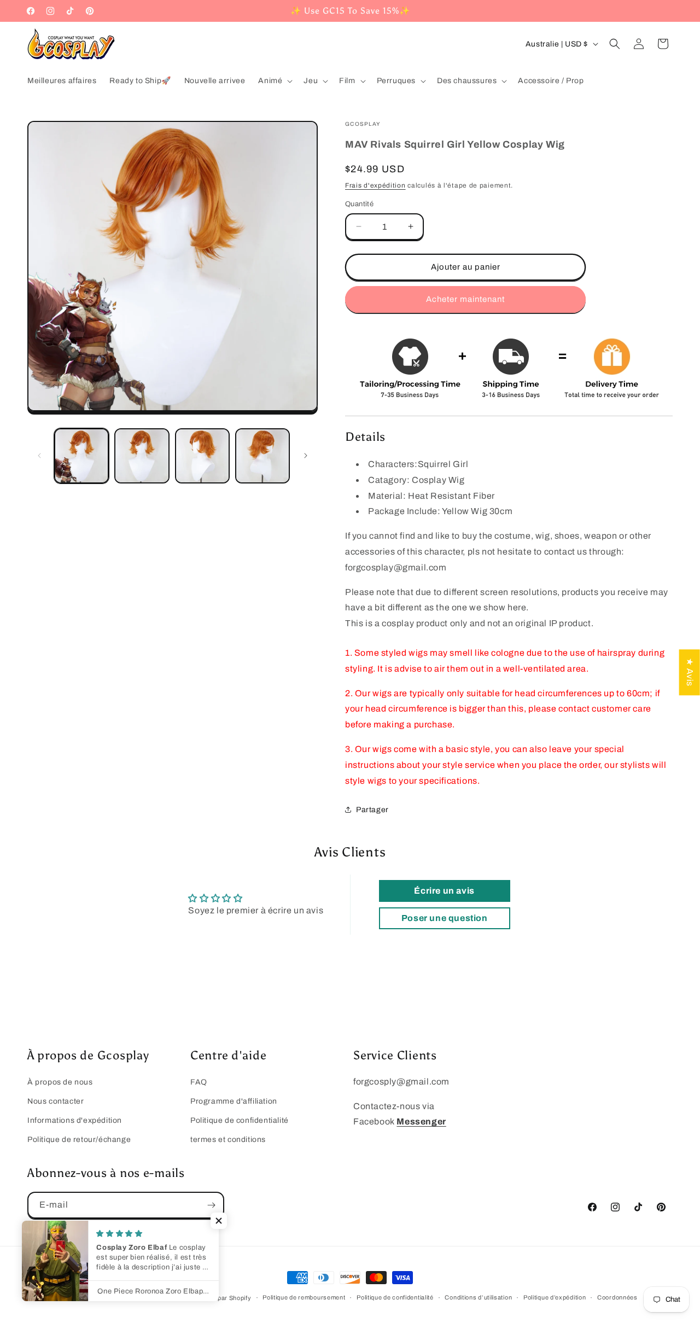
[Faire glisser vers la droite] (306, 456)
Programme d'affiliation (233, 1101)
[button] (274, 80)
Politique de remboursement (303, 1297)
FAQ (198, 1082)
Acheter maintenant (465, 299)
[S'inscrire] (211, 1205)
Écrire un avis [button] (444, 890)
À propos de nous (60, 1082)
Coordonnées (617, 1297)
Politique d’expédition (554, 1297)
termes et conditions (228, 1139)
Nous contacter (55, 1101)
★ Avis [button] (690, 672)
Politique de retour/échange (79, 1139)
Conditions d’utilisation (478, 1297)
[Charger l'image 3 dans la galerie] (202, 455)
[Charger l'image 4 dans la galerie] (262, 455)
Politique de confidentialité (239, 1120)
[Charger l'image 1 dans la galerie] (81, 455)
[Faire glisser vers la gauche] (39, 456)
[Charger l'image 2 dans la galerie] (141, 455)
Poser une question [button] (444, 918)
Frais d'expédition (375, 185)
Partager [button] (372, 810)
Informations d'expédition (74, 1120)
